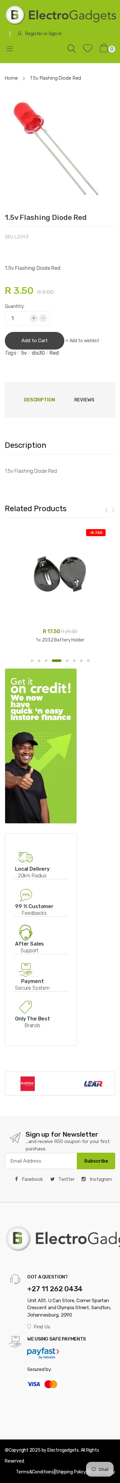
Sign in (55, 33)
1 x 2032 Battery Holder (60, 640)
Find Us (42, 1327)
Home (11, 78)
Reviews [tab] (84, 400)
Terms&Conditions (35, 1472)
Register (34, 33)
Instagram (100, 1179)
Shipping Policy (71, 1472)
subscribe (96, 1161)
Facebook (31, 1179)
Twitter (66, 1179)
